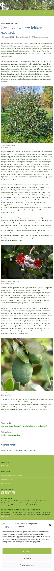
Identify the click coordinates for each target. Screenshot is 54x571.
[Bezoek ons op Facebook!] (2, 493)
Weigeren (27, 558)
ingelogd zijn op (12, 450)
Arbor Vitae (5, 23)
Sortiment (14, 23)
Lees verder (5, 516)
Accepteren (27, 551)
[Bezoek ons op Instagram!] (6, 493)
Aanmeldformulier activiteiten (11, 475)
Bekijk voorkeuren (27, 565)
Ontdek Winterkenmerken (10, 433)
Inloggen (6, 465)
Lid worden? (5, 484)
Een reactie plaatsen (41, 37)
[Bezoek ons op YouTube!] (9, 493)
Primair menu (51, 13)
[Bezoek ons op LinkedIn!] (13, 493)
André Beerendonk (23, 37)
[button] (50, 525)
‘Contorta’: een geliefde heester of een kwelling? (24, 424)
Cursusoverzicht (6, 479)
